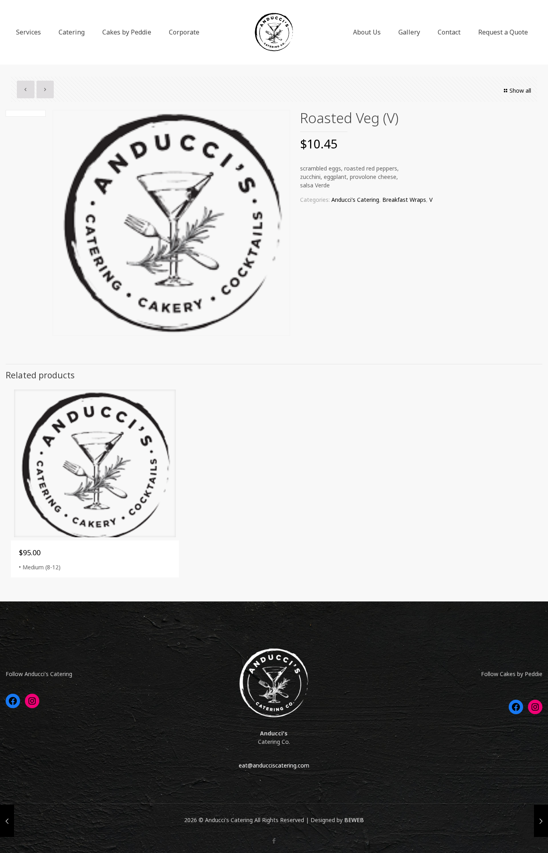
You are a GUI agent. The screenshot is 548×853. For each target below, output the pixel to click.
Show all (520, 90)
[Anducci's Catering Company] (273, 32)
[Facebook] (274, 841)
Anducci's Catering (355, 199)
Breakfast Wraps (404, 199)
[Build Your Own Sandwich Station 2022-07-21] (7, 821)
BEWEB (354, 820)
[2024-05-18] (541, 821)
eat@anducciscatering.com (274, 765)
